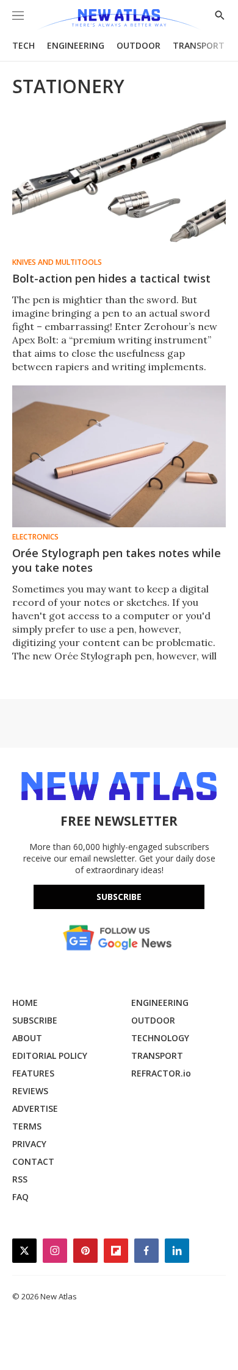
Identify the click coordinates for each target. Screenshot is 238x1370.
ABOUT (27, 1038)
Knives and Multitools (57, 262)
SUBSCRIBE (34, 1020)
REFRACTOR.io (161, 1073)
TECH (23, 45)
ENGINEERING (75, 45)
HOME (25, 1002)
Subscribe (119, 896)
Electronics (35, 537)
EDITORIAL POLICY (49, 1055)
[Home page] (119, 19)
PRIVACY (29, 1144)
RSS (19, 1179)
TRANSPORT (199, 45)
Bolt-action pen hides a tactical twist (111, 278)
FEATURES (33, 1073)
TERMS (26, 1126)
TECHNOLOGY (160, 1038)
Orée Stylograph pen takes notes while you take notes (116, 560)
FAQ (20, 1197)
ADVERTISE (35, 1108)
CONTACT (33, 1161)
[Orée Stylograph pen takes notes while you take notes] (119, 456)
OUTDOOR (138, 45)
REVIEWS (30, 1091)
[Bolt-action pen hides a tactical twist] (119, 182)
